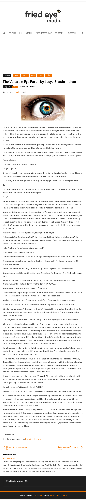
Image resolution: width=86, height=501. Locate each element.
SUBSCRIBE (72, 33)
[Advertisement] (43, 53)
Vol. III (48, 75)
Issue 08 (25, 75)
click (17, 92)
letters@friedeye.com (33, 439)
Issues (33, 75)
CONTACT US (59, 33)
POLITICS (12, 33)
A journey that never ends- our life (16, 448)
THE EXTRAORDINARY (44, 33)
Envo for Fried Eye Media (58, 495)
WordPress (39, 495)
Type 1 (41, 75)
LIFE (20, 33)
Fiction (16, 75)
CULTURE (29, 33)
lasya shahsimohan (28, 87)
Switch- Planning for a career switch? (68, 448)
